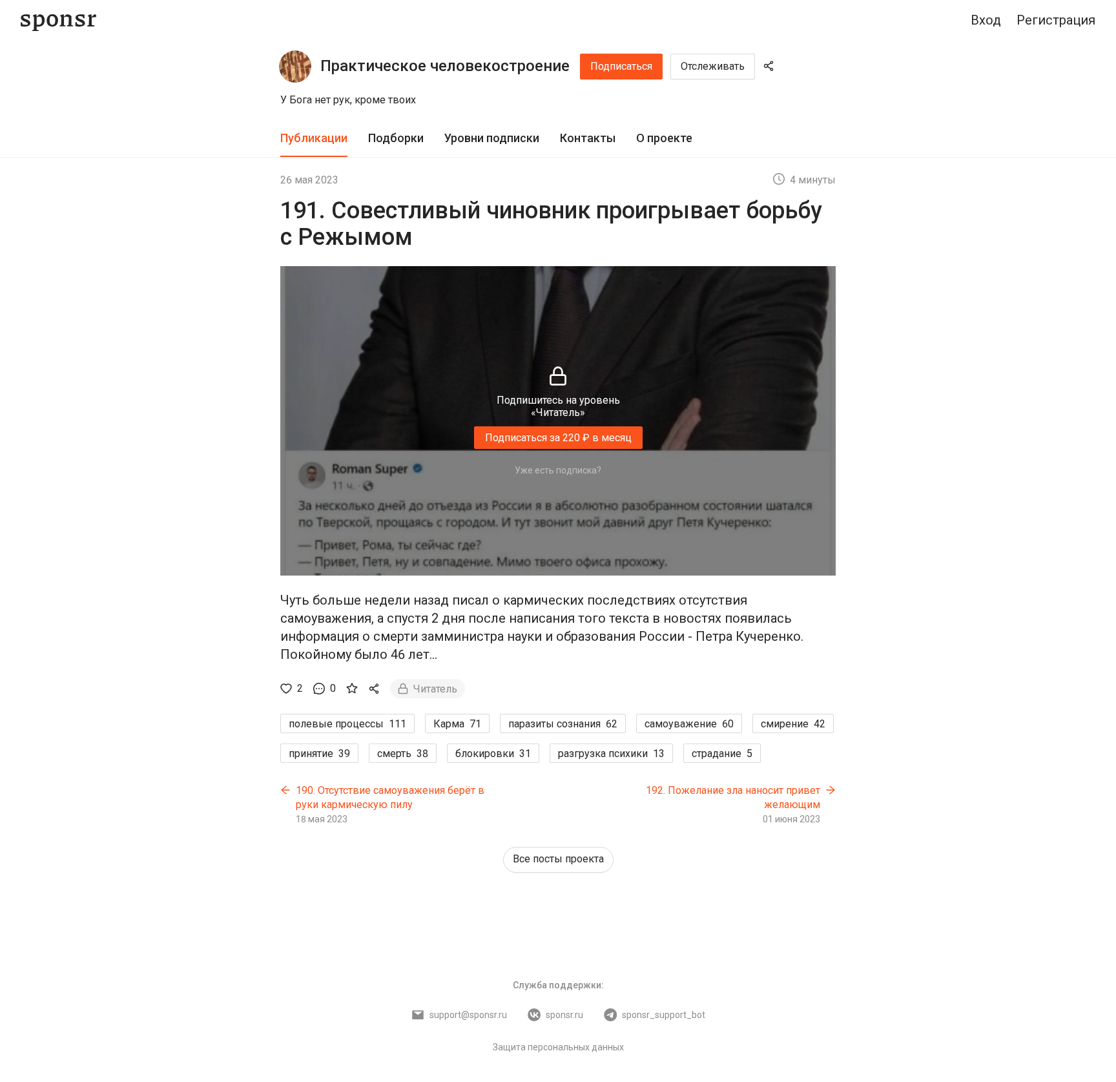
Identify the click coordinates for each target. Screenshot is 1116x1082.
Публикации (313, 138)
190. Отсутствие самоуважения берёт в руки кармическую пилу (390, 797)
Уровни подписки (491, 138)
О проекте (664, 138)
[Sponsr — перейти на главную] (58, 20)
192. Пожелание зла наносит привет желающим (733, 797)
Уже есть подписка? (558, 470)
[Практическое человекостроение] (295, 66)
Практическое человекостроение (445, 66)
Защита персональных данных (558, 1047)
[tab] (313, 138)
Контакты (587, 138)
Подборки (396, 138)
